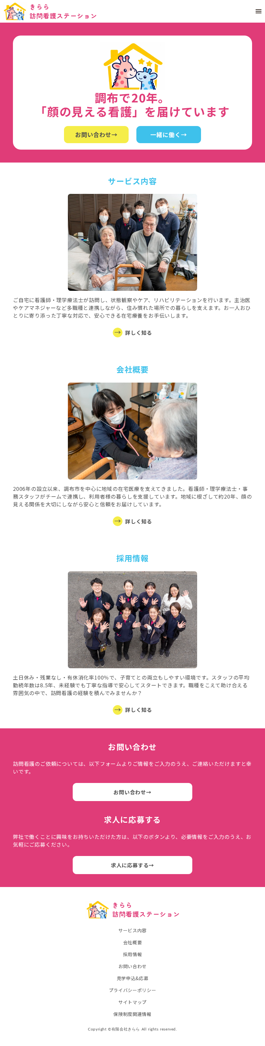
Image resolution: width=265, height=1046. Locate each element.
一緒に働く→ (168, 134)
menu (258, 11)
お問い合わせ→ (96, 134)
